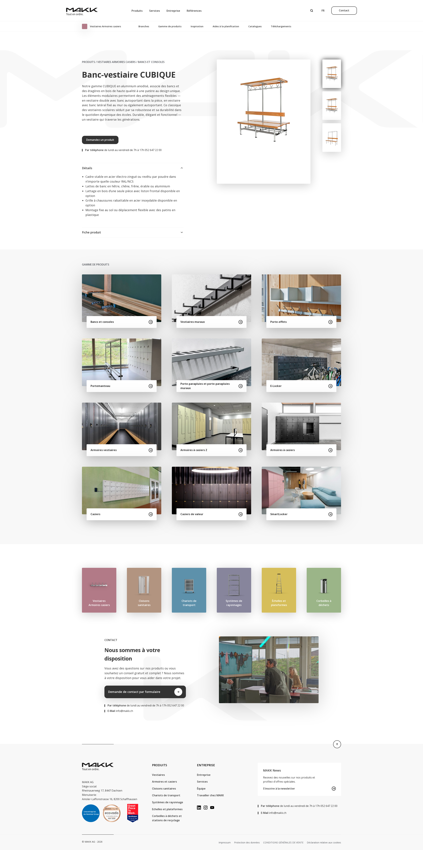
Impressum (225, 842)
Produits (137, 11)
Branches (143, 26)
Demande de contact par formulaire (134, 692)
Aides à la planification (226, 26)
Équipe (201, 788)
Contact (344, 10)
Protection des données (247, 842)
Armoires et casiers (164, 781)
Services (154, 11)
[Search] (312, 10)
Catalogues (255, 26)
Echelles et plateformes (167, 809)
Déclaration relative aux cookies (324, 842)
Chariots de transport (166, 795)
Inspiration (197, 26)
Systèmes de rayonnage (167, 802)
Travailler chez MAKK (210, 795)
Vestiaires (158, 775)
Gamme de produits (169, 26)
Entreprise (173, 11)
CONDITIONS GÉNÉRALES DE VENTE (283, 842)
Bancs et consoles (151, 62)
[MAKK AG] (82, 10)
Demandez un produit (100, 140)
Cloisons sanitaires (164, 788)
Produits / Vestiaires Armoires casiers (109, 62)
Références (194, 11)
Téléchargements (281, 26)
